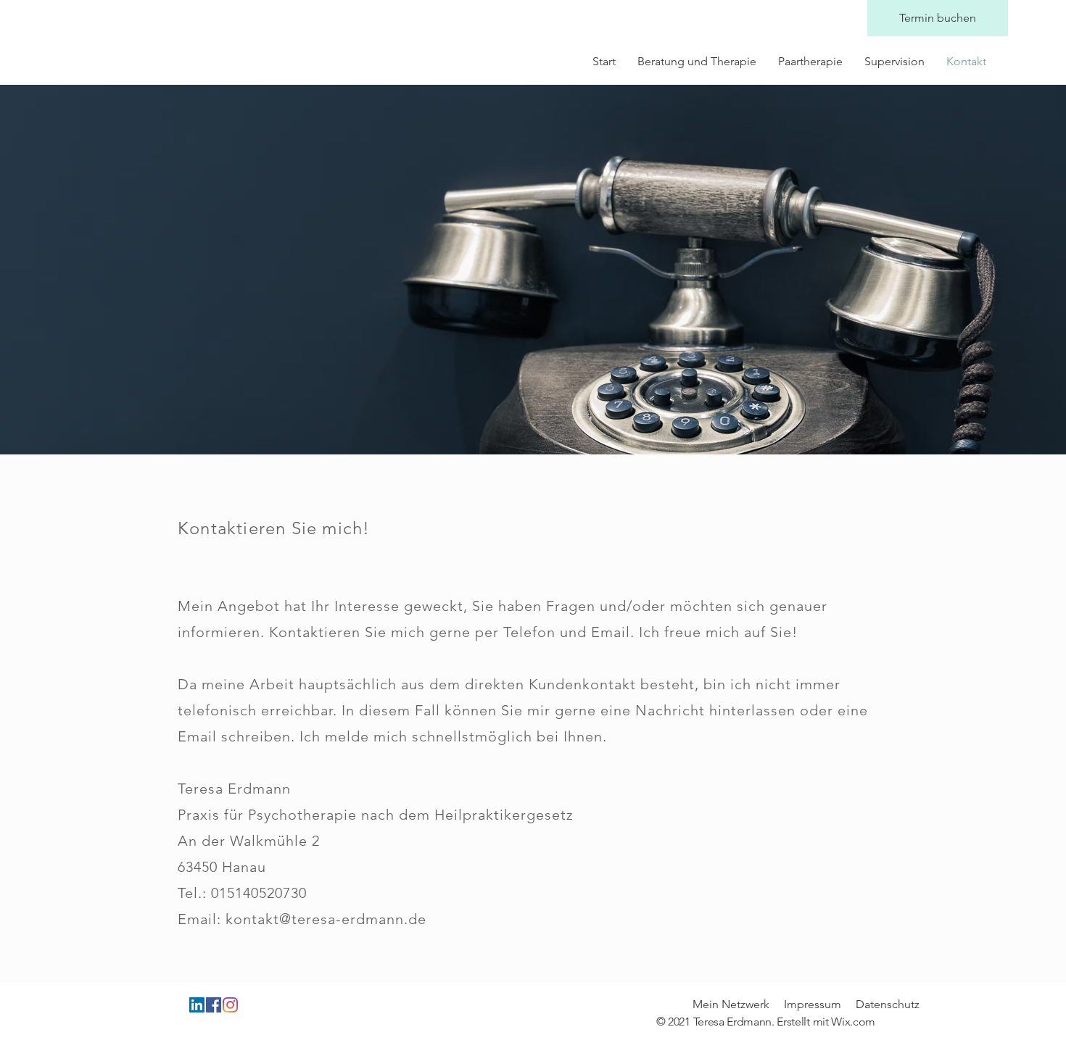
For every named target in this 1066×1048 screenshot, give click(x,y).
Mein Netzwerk (731, 1004)
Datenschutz (888, 1004)
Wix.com (853, 1021)
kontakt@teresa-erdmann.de (326, 919)
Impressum (812, 1004)
